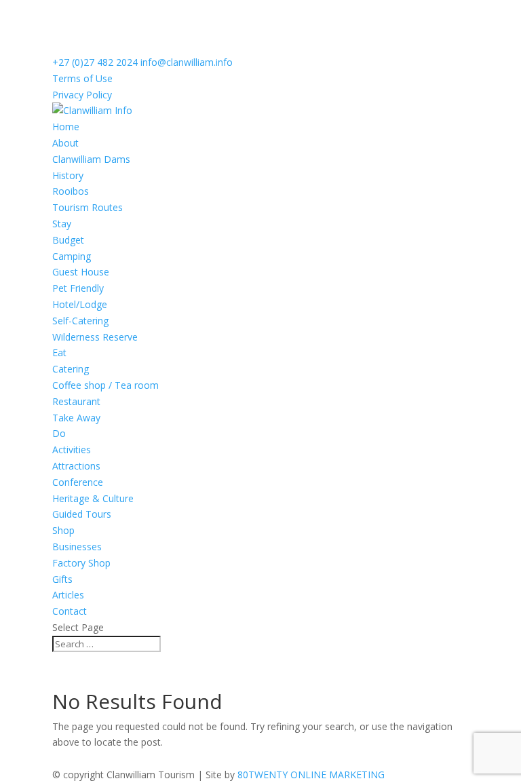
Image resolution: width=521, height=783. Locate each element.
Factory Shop (81, 562)
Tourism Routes (87, 207)
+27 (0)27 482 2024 (95, 62)
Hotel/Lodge (79, 304)
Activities (71, 449)
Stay (61, 223)
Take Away (76, 417)
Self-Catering (80, 320)
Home (65, 126)
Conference (77, 482)
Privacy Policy (82, 94)
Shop (63, 530)
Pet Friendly (78, 288)
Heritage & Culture (93, 498)
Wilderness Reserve (95, 336)
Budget (68, 239)
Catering (70, 368)
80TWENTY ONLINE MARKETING (311, 774)
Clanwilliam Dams (91, 159)
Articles (68, 594)
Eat (59, 352)
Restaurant (76, 401)
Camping (71, 256)
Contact (69, 611)
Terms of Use (82, 78)
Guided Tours (81, 514)
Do (59, 433)
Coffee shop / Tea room (105, 385)
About (65, 142)
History (67, 175)
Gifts (62, 579)
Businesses (77, 546)
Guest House (80, 271)
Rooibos (70, 191)
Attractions (76, 465)
